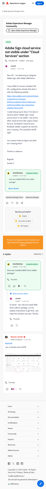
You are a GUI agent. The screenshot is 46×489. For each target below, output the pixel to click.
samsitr (13, 66)
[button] (12, 61)
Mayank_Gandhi (17, 337)
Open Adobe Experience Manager (24, 30)
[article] (23, 275)
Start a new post (25, 242)
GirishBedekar (18, 173)
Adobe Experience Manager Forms (14, 11)
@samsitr (8, 343)
